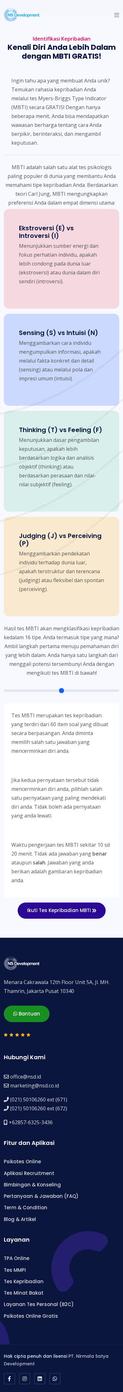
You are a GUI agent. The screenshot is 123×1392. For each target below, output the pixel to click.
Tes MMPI (15, 1270)
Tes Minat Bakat (24, 1293)
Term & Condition (25, 1207)
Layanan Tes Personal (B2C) (39, 1304)
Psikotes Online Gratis (31, 1316)
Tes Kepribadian (24, 1281)
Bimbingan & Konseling (32, 1184)
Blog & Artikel (20, 1219)
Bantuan (28, 1013)
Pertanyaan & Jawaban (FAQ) (41, 1196)
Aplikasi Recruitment (29, 1173)
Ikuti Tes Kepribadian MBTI (59, 910)
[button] (116, 15)
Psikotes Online (22, 1161)
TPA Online (16, 1258)
